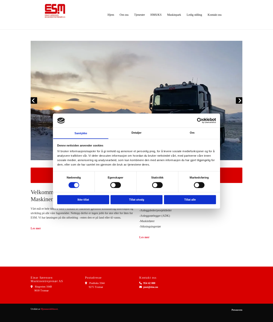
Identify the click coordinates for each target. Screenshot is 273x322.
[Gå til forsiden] (55, 11)
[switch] (115, 185)
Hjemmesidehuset (49, 309)
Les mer (36, 228)
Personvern (237, 310)
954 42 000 (149, 283)
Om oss (124, 14)
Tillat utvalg (136, 199)
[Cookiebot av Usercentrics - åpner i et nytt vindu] (199, 120)
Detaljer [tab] (136, 132)
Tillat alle (190, 199)
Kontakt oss (215, 14)
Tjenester (139, 14)
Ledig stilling (194, 14)
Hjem (111, 14)
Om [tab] (192, 132)
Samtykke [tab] (80, 133)
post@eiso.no (150, 287)
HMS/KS (156, 14)
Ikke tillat (83, 199)
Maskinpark (174, 14)
